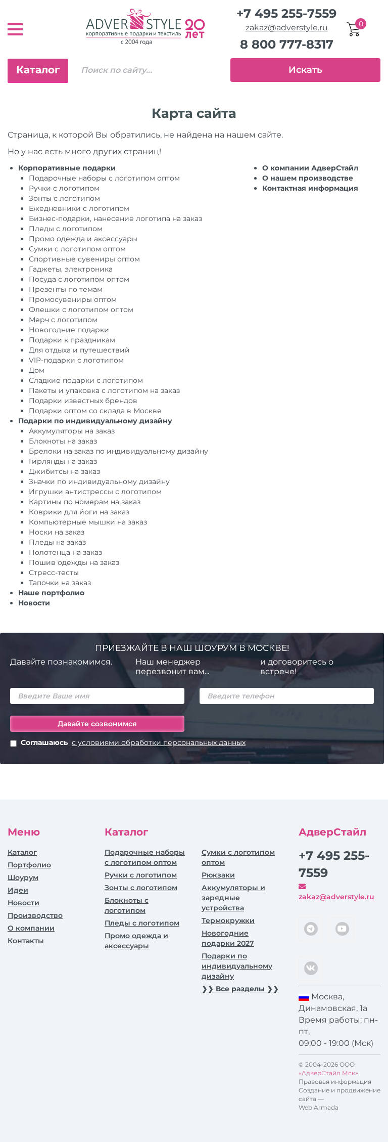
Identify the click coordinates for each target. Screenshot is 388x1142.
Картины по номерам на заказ (84, 501)
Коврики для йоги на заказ (79, 511)
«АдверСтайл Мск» (328, 1073)
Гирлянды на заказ (63, 461)
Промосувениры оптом (73, 299)
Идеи (18, 890)
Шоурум (23, 877)
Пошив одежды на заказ (74, 562)
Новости (34, 602)
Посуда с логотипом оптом (79, 279)
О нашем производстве (307, 178)
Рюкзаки (218, 875)
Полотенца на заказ (65, 552)
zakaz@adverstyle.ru (287, 27)
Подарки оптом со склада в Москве (95, 410)
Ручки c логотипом (64, 188)
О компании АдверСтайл (310, 167)
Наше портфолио (51, 592)
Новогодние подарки (69, 329)
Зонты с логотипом (64, 198)
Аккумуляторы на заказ (72, 430)
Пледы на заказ (57, 542)
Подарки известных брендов (83, 400)
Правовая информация (335, 1081)
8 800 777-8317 (286, 44)
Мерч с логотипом (63, 319)
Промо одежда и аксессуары (83, 238)
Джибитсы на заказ (64, 471)
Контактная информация (310, 188)
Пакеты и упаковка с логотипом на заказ (104, 390)
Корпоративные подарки (67, 167)
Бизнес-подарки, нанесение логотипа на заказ (115, 218)
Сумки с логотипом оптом (77, 248)
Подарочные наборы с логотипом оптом (104, 178)
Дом (36, 370)
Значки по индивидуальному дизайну (99, 481)
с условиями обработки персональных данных (159, 742)
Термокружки (228, 920)
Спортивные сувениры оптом (84, 258)
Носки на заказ (56, 532)
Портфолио (29, 864)
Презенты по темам (66, 289)
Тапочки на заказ (60, 582)
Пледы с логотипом (66, 228)
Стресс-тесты (54, 572)
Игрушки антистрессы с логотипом (95, 491)
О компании (31, 928)
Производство (35, 915)
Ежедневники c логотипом (79, 208)
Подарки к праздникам (72, 339)
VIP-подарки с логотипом (76, 360)
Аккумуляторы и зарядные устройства (233, 897)
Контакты (26, 940)
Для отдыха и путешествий (79, 350)
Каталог (38, 70)
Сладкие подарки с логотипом (86, 380)
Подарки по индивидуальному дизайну (95, 420)
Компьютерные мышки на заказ (88, 521)
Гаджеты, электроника (71, 269)
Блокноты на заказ (63, 441)
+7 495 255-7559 (286, 13)
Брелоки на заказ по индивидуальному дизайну (118, 451)
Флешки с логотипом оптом (81, 309)
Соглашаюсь (133, 742)
